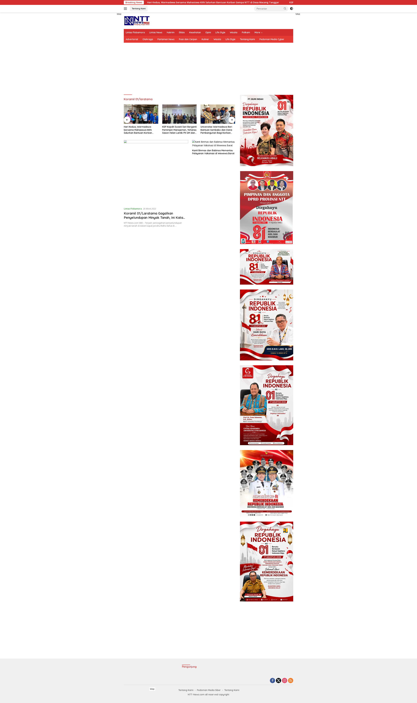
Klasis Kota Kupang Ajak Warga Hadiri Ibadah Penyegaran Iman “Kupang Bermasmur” (215, 129)
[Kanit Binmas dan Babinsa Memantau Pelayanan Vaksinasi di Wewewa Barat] (213, 143)
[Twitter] (278, 681)
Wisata (233, 32)
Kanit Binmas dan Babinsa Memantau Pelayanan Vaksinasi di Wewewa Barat (213, 152)
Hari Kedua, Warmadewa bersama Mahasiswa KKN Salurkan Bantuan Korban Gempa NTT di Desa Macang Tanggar (166, 2)
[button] (285, 8)
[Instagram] (284, 681)
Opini (208, 32)
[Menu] (126, 8)
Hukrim (170, 32)
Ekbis (182, 32)
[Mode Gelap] (291, 8)
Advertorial (132, 39)
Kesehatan (195, 32)
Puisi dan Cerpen (188, 39)
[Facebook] (272, 681)
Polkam (246, 32)
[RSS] (290, 681)
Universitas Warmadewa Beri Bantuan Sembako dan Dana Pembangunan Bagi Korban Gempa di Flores (178, 129)
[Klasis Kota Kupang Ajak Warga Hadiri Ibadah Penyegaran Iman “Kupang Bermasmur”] (218, 114)
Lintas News (155, 32)
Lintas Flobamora (135, 32)
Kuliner (205, 39)
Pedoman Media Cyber (271, 39)
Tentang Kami (139, 8)
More (257, 32)
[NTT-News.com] (137, 20)
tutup (119, 14)
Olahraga (148, 39)
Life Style (220, 32)
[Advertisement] (109, 61)
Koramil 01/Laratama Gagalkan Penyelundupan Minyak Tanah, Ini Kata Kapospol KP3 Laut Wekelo (153, 217)
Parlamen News (166, 39)
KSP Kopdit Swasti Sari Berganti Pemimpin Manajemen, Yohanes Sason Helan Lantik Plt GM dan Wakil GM (141, 129)
